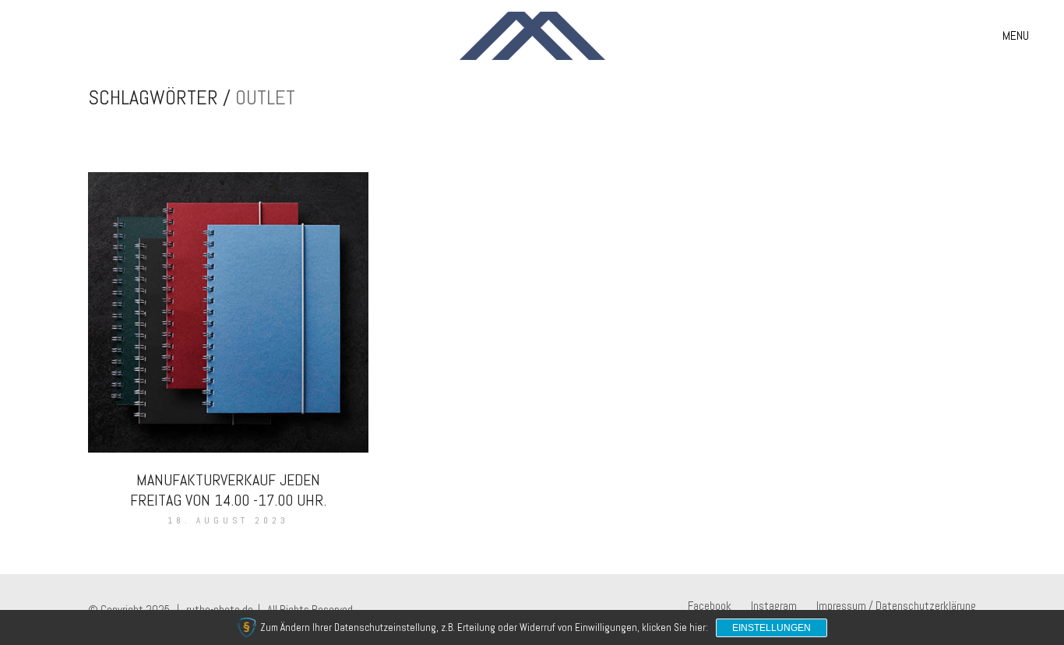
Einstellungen (771, 627)
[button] (1015, 36)
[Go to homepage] (532, 36)
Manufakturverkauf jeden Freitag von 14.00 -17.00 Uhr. (228, 490)
